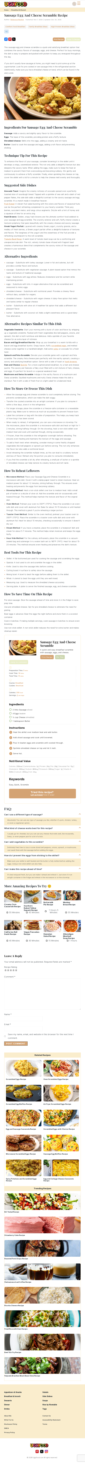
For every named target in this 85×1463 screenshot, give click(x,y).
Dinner (7, 1405)
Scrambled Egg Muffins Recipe (19, 1104)
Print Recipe (59, 39)
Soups (45, 1400)
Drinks (7, 1409)
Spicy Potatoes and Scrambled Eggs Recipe (21, 1180)
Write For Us (8, 1420)
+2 (6, 31)
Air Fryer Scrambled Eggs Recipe (57, 1104)
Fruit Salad (9, 204)
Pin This (59, 657)
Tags (44, 1409)
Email (7, 1024)
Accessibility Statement (51, 1420)
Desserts (8, 1400)
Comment (9, 977)
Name (8, 1014)
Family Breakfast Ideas (38, 27)
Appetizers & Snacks (13, 1392)
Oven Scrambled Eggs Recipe (55, 1079)
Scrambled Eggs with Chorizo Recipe (59, 1129)
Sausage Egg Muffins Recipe (55, 1154)
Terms (44, 1424)
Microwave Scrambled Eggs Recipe (21, 1154)
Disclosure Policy (10, 1424)
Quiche (23, 365)
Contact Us (46, 1416)
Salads (45, 1392)
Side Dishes (47, 1396)
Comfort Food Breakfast (15, 27)
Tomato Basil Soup (13, 239)
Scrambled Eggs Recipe (16, 1079)
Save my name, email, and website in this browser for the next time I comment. (41, 1036)
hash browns (71, 362)
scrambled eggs (58, 346)
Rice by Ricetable (49, 1405)
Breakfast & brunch (12, 1396)
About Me (7, 1416)
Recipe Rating (10, 967)
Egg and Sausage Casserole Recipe (21, 1129)
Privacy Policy (9, 1432)
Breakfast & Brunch (18, 10)
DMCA (6, 1428)
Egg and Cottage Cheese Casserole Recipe (58, 1180)
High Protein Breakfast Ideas (62, 27)
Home (6, 10)
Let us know (37, 795)
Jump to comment (19, 662)
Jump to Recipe (73, 39)
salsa (55, 349)
